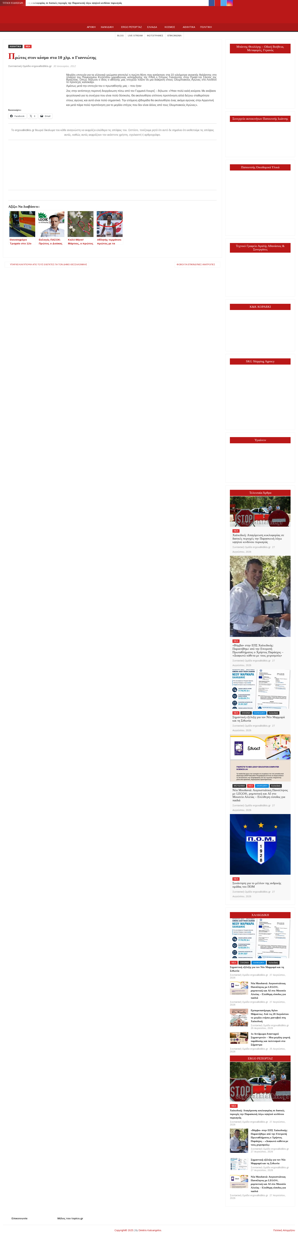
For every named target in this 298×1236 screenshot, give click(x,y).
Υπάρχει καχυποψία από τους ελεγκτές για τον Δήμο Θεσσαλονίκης (48, 264)
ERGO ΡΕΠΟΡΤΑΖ (131, 27)
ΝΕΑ (28, 46)
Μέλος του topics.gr (70, 1218)
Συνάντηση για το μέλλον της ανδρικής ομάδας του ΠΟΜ (256, 884)
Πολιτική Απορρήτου (284, 1230)
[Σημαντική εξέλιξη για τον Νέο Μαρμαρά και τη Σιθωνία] (260, 688)
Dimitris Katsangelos (150, 1230)
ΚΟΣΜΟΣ (170, 27)
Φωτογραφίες (155, 35)
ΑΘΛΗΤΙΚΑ (189, 27)
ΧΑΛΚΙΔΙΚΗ (107, 27)
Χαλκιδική (273, 713)
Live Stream (135, 35)
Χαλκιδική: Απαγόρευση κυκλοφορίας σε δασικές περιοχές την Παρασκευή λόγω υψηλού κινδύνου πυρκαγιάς (63, 3)
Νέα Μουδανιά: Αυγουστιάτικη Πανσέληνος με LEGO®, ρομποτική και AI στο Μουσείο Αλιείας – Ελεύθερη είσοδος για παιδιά (260, 795)
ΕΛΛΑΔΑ (152, 27)
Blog (120, 35)
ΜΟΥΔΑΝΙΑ (239, 786)
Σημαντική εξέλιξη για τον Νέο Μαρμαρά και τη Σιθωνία (258, 718)
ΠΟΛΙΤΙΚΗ (206, 27)
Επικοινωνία (174, 35)
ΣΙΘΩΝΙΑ (246, 713)
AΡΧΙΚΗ (91, 27)
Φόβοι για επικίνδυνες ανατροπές (196, 264)
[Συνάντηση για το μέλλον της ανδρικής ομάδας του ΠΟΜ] (260, 844)
